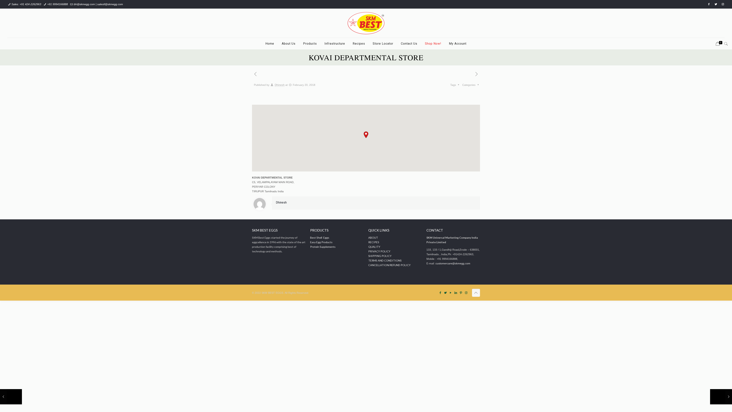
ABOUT (373, 237)
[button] (366, 134)
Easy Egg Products (321, 242)
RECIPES (373, 242)
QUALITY (374, 246)
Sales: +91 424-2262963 (26, 4)
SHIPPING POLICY (380, 256)
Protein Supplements (323, 246)
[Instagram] (466, 292)
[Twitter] (446, 292)
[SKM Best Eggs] (366, 23)
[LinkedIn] (456, 292)
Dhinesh (280, 84)
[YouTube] (451, 292)
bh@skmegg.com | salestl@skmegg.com (98, 4)
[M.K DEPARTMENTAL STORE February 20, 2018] (721, 396)
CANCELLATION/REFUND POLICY (389, 265)
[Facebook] (440, 292)
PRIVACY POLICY (379, 251)
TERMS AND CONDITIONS (385, 260)
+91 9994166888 (57, 4)
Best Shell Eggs (319, 237)
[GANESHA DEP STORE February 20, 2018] (11, 396)
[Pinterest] (461, 292)
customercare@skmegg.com (453, 263)
